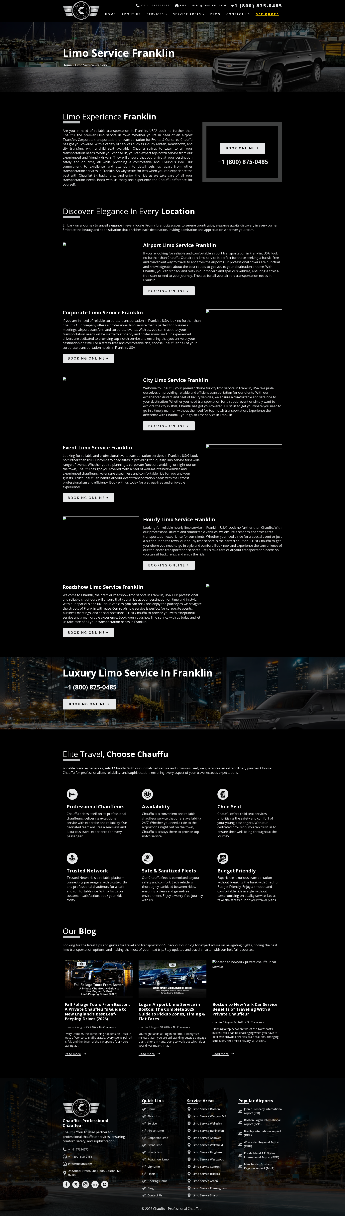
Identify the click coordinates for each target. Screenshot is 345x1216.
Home (110, 14)
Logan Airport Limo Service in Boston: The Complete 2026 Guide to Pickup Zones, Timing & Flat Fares (172, 1011)
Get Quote (267, 14)
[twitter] (75, 1184)
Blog (215, 14)
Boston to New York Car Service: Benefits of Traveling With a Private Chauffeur (245, 1009)
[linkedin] (95, 1184)
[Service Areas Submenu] (204, 14)
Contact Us (238, 14)
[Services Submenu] (167, 14)
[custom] (104, 1184)
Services (155, 14)
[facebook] (66, 1184)
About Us (131, 14)
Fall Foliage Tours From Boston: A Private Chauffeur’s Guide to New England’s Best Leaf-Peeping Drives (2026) (97, 1011)
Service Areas (187, 14)
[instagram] (85, 1184)
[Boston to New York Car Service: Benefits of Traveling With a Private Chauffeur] (246, 979)
